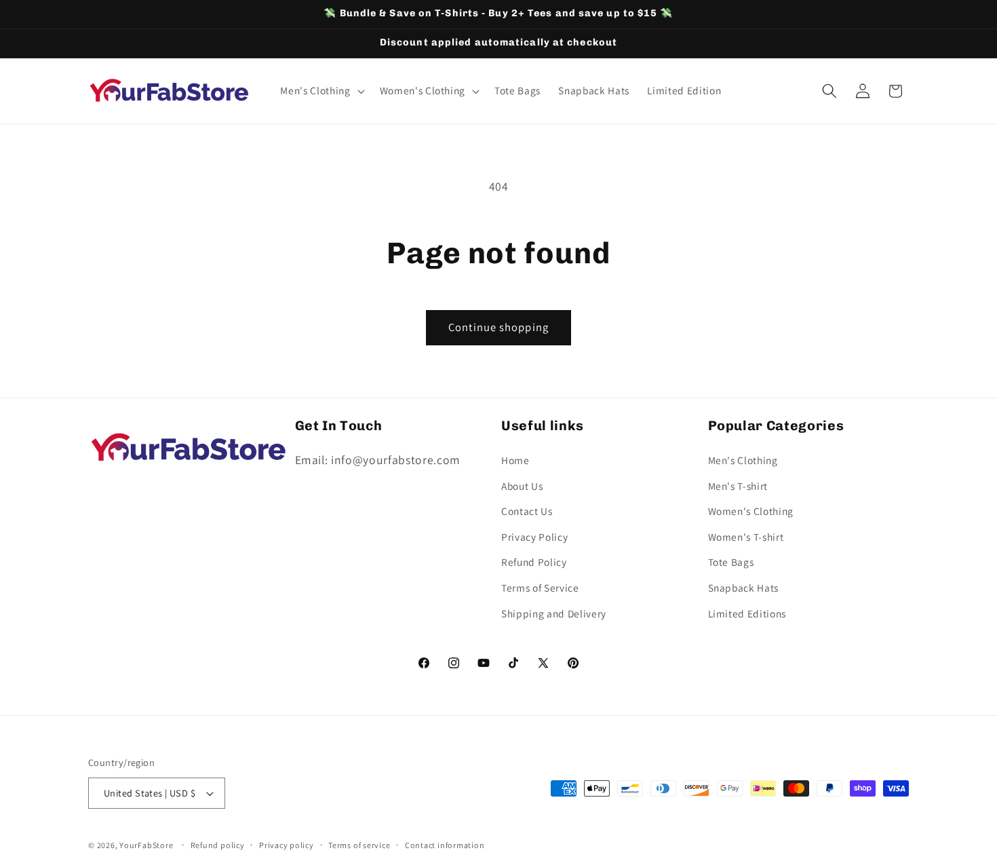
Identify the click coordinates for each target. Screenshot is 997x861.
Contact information (445, 845)
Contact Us (527, 511)
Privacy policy (286, 845)
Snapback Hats (743, 587)
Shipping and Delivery (553, 612)
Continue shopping (498, 327)
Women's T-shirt (746, 536)
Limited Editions (747, 612)
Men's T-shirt (738, 485)
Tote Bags (731, 562)
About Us (522, 485)
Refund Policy (534, 562)
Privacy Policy (534, 536)
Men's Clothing (743, 459)
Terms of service (359, 845)
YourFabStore (146, 845)
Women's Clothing (751, 511)
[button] (320, 91)
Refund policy (218, 845)
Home (515, 459)
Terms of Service (540, 587)
